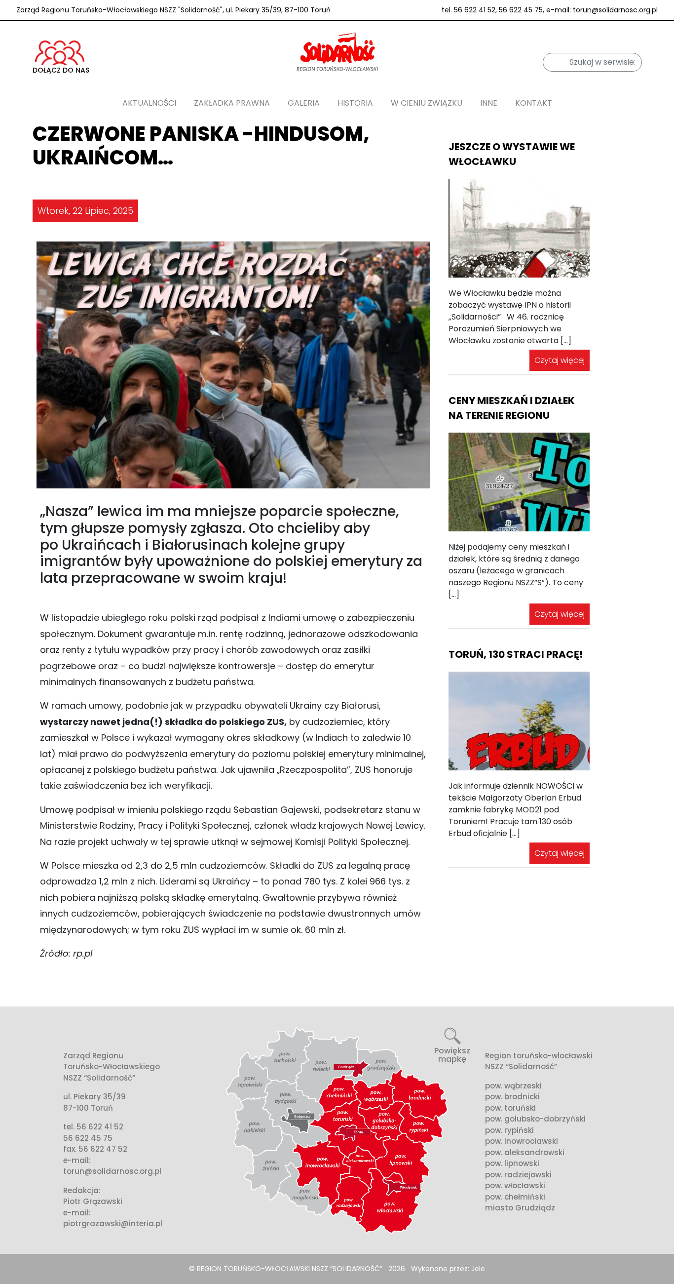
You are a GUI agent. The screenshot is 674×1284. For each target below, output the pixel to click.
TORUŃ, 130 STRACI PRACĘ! (516, 654)
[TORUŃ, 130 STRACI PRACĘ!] (519, 721)
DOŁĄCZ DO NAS (61, 70)
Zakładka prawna (232, 103)
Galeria (304, 103)
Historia (355, 103)
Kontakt (533, 103)
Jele (478, 1269)
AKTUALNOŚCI (149, 103)
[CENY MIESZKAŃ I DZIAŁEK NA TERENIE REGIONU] (519, 482)
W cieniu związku (426, 103)
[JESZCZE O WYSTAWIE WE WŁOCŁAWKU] (519, 228)
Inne (488, 103)
